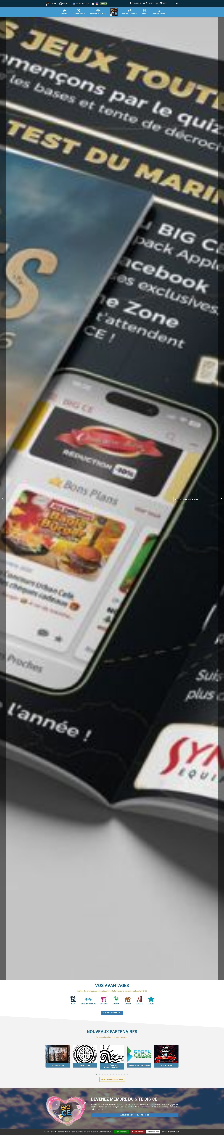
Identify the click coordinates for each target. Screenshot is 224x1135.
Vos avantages (79, 14)
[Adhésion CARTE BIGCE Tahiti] (103, 3)
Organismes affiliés (98, 14)
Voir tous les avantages (112, 1079)
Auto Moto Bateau (88, 1004)
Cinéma (144, 14)
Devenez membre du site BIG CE (135, 1115)
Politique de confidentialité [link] (170, 1132)
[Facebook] (93, 3)
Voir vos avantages (35, 506)
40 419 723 (66, 3)
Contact (54, 3)
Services (139, 1004)
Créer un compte (152, 3)
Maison (128, 1004)
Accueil (64, 14)
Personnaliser (153, 1132)
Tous (73, 1003)
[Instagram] (97, 3)
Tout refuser (138, 1132)
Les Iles (151, 1004)
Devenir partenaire (112, 1013)
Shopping (104, 1004)
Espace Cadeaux (158, 14)
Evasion (116, 1004)
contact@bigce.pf (82, 3)
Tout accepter (122, 1132)
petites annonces (129, 14)
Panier (164, 3)
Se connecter (136, 3)
